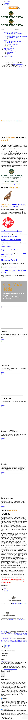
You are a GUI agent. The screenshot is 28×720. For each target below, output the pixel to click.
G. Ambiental (15, 633)
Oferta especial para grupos (11, 231)
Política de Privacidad (23, 634)
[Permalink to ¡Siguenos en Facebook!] (6, 246)
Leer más (3, 339)
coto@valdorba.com (18, 64)
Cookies (18, 634)
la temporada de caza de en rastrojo (13, 205)
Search (16, 29)
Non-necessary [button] (4, 707)
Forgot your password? (6, 661)
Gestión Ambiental (18, 640)
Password (4, 657)
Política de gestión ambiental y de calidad (10, 184)
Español (8, 1)
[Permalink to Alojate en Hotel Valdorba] (9, 236)
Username (4, 655)
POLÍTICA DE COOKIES (10, 669)
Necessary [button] (3, 697)
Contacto (24, 603)
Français (7, 4)
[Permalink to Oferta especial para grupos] (8, 227)
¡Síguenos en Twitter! (9, 260)
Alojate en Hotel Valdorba (11, 240)
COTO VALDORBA (4, 631)
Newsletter (10, 633)
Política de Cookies (14, 641)
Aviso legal (6, 641)
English (7, 3)
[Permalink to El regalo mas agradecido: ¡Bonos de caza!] (11, 267)
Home (2, 633)
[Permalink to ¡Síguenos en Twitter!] (5, 256)
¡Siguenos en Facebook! (10, 250)
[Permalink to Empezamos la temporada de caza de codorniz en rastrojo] (8, 201)
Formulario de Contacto (21, 619)
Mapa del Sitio (21, 633)
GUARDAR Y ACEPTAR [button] (7, 718)
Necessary (4, 698)
